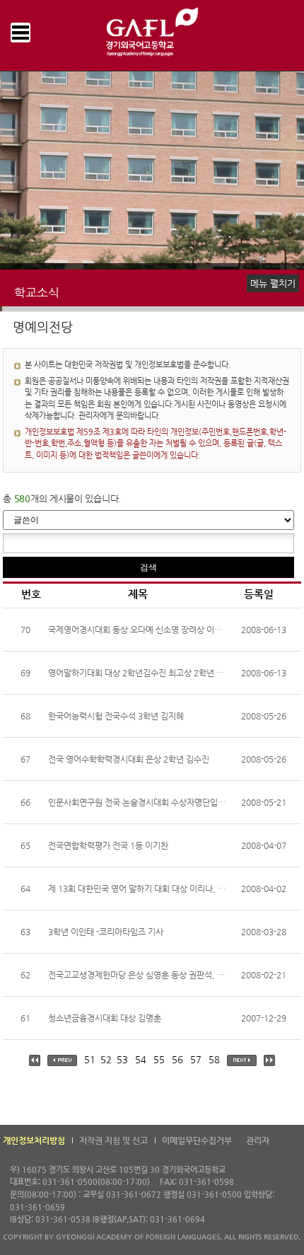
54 (140, 1059)
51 (89, 1059)
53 (122, 1059)
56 (177, 1059)
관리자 (257, 1140)
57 (195, 1059)
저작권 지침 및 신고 (113, 1140)
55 (159, 1059)
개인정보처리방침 (34, 1140)
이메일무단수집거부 (197, 1140)
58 (214, 1059)
